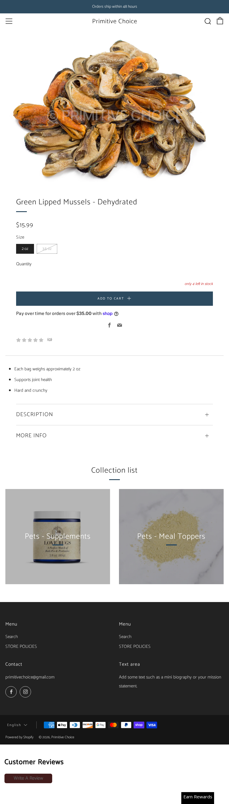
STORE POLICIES (21, 646)
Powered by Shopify (19, 737)
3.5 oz (47, 248)
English (14, 725)
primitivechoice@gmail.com (30, 677)
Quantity (24, 264)
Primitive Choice (114, 21)
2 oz (25, 248)
